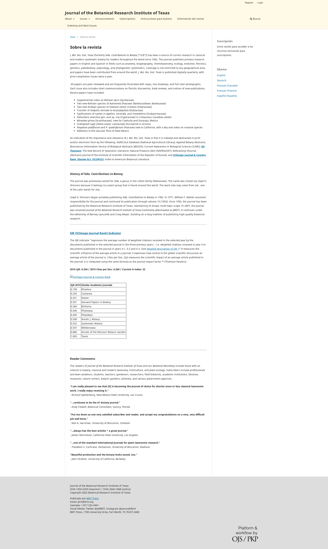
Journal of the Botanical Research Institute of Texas (117, 13)
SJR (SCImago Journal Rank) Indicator (95, 233)
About (68, 18)
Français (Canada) (227, 85)
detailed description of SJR (162, 248)
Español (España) (227, 95)
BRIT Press (93, 498)
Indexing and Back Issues (82, 25)
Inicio (73, 36)
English (221, 75)
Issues (84, 18)
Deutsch (221, 80)
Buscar (256, 18)
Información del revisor (190, 18)
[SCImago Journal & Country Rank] (90, 277)
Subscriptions (127, 18)
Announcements (104, 18)
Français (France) (227, 90)
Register (249, 2)
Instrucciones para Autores (156, 18)
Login (260, 2)
